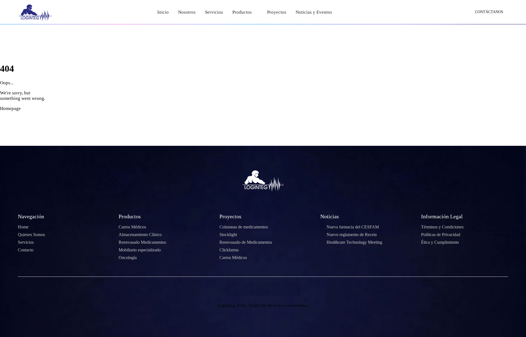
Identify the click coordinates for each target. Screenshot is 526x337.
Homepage (10, 108)
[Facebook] (233, 289)
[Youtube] (263, 289)
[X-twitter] (248, 289)
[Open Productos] (255, 12)
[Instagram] (278, 289)
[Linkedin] (293, 289)
